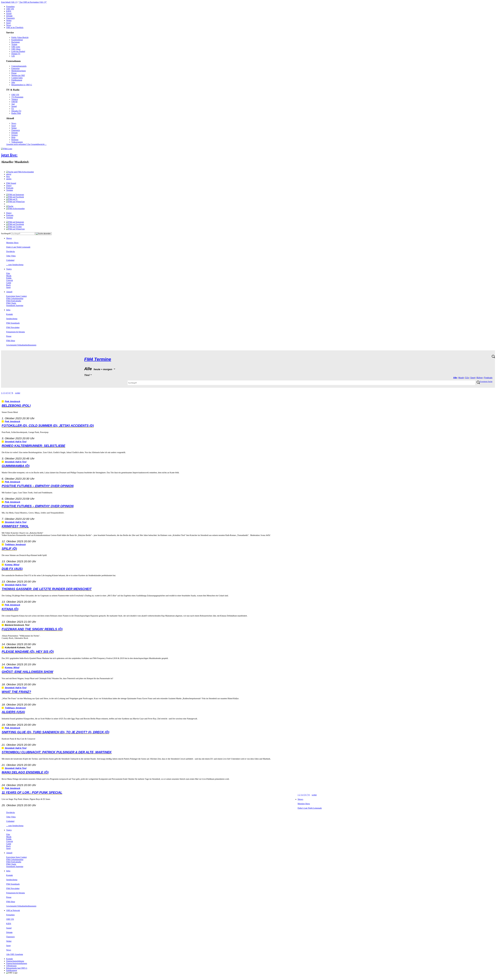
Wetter (8, 20)
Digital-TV (15, 54)
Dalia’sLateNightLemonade (18, 247)
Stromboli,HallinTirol (15, 442)
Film (8, 273)
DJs (467, 378)
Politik (8, 278)
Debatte (9, 16)
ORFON (10, 9)
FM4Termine (97, 359)
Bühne (480, 378)
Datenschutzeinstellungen (16, 963)
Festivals (488, 378)
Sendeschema (11, 319)
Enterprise (15, 68)
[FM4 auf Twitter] (14, 227)
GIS (13, 56)
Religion (14, 140)
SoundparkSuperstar (14, 305)
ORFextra (15, 47)
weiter (17, 393)
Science (14, 135)
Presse (14, 73)
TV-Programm (17, 97)
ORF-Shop (15, 49)
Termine (9, 190)
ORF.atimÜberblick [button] (14, 27)
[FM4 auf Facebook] (15, 197)
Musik (8, 276)
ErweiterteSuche (486, 382)
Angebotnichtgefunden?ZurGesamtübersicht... (26, 144)
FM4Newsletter (13, 327)
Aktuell (9, 292)
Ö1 (12, 109)
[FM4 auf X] (11, 199)
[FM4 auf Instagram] (15, 194)
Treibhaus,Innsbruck (15, 544)
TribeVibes (11, 256)
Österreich (10, 18)
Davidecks (10, 251)
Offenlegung (11, 966)
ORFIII (14, 102)
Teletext (14, 99)
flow (8, 176)
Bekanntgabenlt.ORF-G (21, 85)
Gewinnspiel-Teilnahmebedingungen (21, 345)
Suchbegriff (6, 233)
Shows (9, 238)
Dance (8, 185)
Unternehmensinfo (18, 66)
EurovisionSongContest (16, 296)
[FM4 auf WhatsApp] (15, 201)
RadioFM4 (16, 113)
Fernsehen (10, 6)
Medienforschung (18, 71)
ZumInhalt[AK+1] (9, 2)
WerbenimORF (18, 75)
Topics (9, 269)
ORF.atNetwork (13, 910)
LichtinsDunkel (18, 51)
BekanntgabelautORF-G (16, 968)
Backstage (15, 42)
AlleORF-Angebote (14, 954)
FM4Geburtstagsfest (14, 298)
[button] (20, 172)
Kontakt (9, 314)
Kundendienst (17, 40)
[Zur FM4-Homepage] (6, 149)
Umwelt (9, 280)
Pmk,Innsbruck (12, 401)
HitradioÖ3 (16, 111)
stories (8, 179)
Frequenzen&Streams (15, 332)
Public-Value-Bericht (19, 37)
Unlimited (10, 260)
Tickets (14, 44)
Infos (8, 310)
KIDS (8, 11)
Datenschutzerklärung (15, 961)
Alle (455, 378)
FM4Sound (11, 183)
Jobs (13, 82)
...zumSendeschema (14, 265)
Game (8, 283)
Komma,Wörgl (12, 565)
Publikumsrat (16, 80)
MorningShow (12, 243)
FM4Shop (10, 341)
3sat (13, 104)
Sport (8, 23)
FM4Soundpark (13, 323)
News (8, 25)
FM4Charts (11, 303)
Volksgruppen (17, 142)
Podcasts (9, 188)
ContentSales (17, 78)
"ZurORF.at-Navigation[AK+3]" (33, 2)
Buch (8, 285)
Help (13, 137)
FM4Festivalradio (13, 301)
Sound (8, 13)
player (8, 174)
